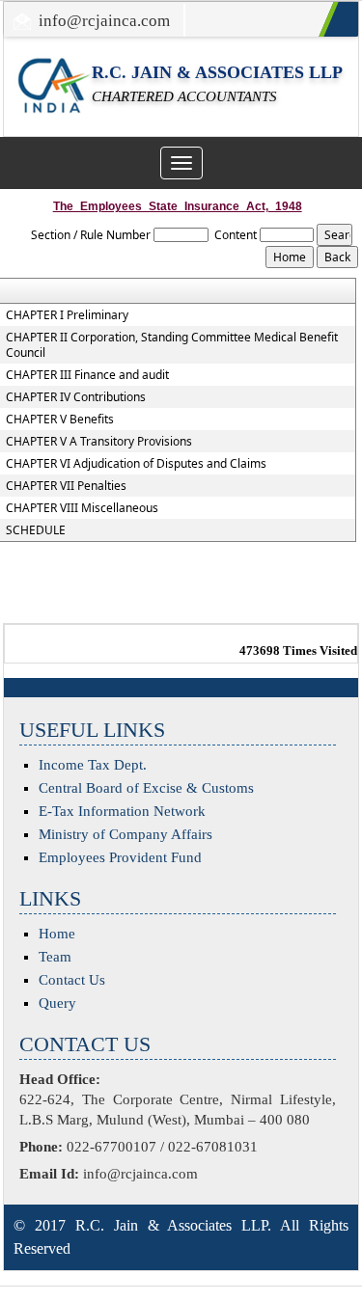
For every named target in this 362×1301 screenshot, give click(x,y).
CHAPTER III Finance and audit (87, 375)
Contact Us (72, 980)
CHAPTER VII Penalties (66, 486)
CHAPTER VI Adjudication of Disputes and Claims (136, 464)
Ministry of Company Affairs (125, 834)
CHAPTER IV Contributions (76, 397)
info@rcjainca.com (104, 21)
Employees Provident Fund (120, 857)
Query (57, 1003)
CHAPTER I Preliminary (67, 315)
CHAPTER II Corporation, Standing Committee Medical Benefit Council (172, 345)
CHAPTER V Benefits (60, 419)
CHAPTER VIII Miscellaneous (82, 508)
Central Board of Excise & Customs (146, 788)
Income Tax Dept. (93, 764)
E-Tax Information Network (122, 811)
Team (55, 956)
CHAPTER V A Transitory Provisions (99, 441)
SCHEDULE (36, 530)
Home (57, 933)
